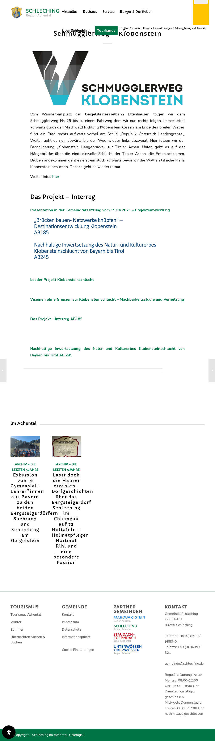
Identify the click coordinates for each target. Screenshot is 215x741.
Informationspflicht (76, 637)
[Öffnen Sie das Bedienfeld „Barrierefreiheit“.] (9, 732)
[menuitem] (69, 11)
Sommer (17, 629)
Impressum (70, 622)
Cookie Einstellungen (78, 649)
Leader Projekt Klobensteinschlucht (62, 279)
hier (55, 176)
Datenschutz (71, 629)
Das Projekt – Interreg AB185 (56, 319)
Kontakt (68, 614)
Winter (15, 622)
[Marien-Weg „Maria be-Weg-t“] (3, 370)
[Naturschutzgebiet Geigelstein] (211, 370)
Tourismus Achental (25, 614)
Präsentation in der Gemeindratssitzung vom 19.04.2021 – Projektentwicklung (100, 210)
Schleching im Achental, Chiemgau (58, 735)
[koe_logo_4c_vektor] (107, 78)
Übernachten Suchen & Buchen (27, 640)
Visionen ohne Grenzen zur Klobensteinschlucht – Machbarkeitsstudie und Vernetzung (107, 299)
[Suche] (124, 30)
